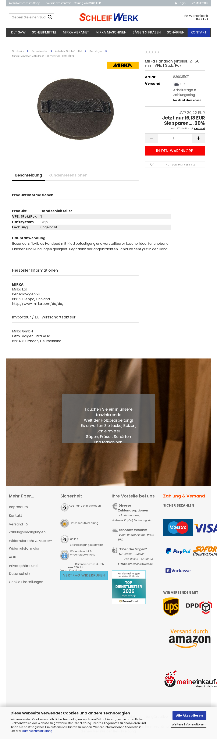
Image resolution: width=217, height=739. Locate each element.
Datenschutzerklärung (37, 731)
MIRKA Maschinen (111, 32)
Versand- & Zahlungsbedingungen (27, 528)
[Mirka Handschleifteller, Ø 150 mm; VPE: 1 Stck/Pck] (75, 109)
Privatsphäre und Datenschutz (23, 569)
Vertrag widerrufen (84, 575)
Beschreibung (28, 175)
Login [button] (181, 3)
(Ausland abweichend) (188, 100)
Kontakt (199, 32)
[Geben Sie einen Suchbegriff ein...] (50, 17)
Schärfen (175, 32)
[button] (151, 138)
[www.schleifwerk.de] (108, 17)
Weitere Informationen (189, 724)
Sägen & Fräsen (147, 32)
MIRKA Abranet (76, 32)
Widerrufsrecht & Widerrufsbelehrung (82, 553)
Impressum (18, 506)
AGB (12, 557)
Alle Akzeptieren (189, 715)
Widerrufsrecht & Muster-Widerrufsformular (30, 544)
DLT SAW (18, 32)
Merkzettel (201, 3)
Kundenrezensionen (68, 175)
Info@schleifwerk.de (140, 564)
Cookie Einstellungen (26, 581)
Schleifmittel (44, 32)
